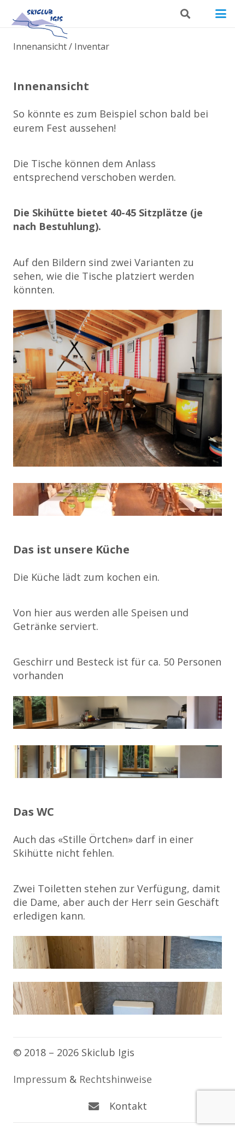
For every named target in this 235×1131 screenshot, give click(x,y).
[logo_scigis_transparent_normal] (39, 13)
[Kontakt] (99, 1106)
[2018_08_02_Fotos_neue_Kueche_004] (117, 761)
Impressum (40, 1079)
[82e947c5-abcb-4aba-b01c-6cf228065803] (117, 998)
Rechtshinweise (115, 1079)
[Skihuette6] (117, 499)
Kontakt (128, 1105)
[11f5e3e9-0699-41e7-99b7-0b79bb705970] (117, 952)
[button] (185, 13)
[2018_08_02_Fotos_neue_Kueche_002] (117, 712)
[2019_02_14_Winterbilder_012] (117, 388)
